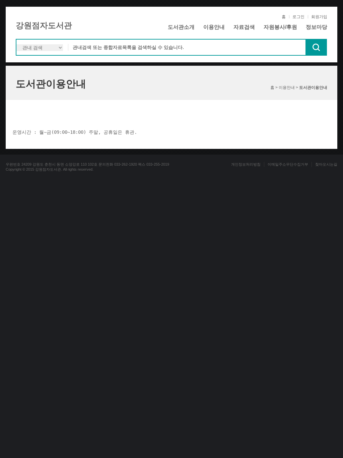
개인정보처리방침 (246, 164)
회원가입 (319, 16)
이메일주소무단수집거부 (288, 164)
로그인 (298, 16)
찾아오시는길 (326, 164)
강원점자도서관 (44, 25)
